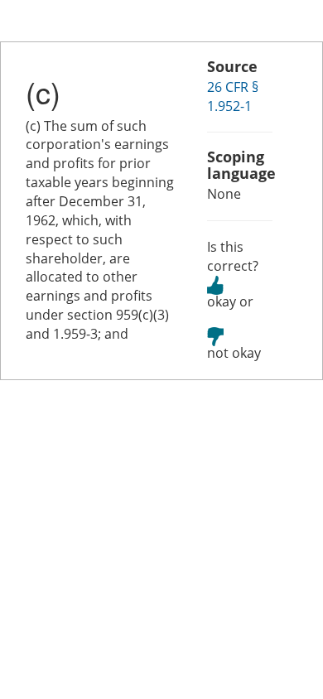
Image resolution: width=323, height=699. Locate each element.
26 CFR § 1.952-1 (232, 96)
